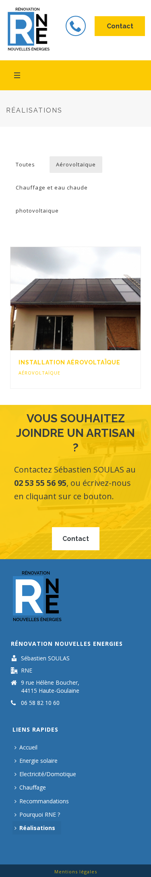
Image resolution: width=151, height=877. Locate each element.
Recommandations (44, 801)
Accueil (28, 747)
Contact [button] (120, 26)
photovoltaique (37, 210)
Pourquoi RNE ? (39, 814)
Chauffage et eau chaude (52, 187)
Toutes (25, 164)
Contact (75, 539)
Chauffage (32, 787)
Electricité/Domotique (47, 774)
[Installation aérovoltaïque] (91, 298)
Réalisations (37, 828)
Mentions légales (75, 871)
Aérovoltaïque (76, 164)
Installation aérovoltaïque (69, 362)
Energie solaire (38, 760)
